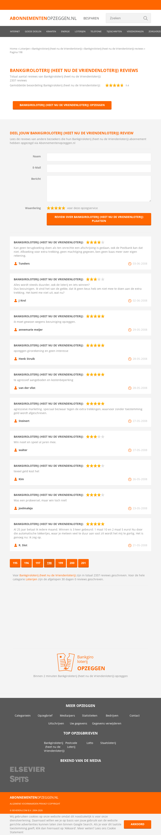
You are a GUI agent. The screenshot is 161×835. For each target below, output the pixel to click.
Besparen (91, 18)
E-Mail (37, 167)
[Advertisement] (80, 616)
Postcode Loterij (71, 745)
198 (49, 563)
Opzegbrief (45, 715)
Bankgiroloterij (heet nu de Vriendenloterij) (47, 575)
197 (38, 563)
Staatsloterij (108, 743)
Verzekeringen (135, 31)
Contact (135, 715)
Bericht (36, 179)
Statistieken (89, 715)
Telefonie (96, 31)
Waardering (33, 208)
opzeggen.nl (43, 18)
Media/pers (67, 715)
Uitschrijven (56, 723)
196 (26, 563)
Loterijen (80, 31)
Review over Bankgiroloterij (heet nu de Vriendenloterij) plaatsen (99, 219)
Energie (65, 31)
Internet (15, 31)
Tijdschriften (114, 31)
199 (60, 563)
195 (15, 563)
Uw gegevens (78, 723)
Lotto (90, 743)
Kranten (51, 31)
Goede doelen (33, 31)
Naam (37, 156)
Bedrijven (112, 715)
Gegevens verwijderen (106, 723)
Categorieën (23, 715)
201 (83, 563)
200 (72, 563)
